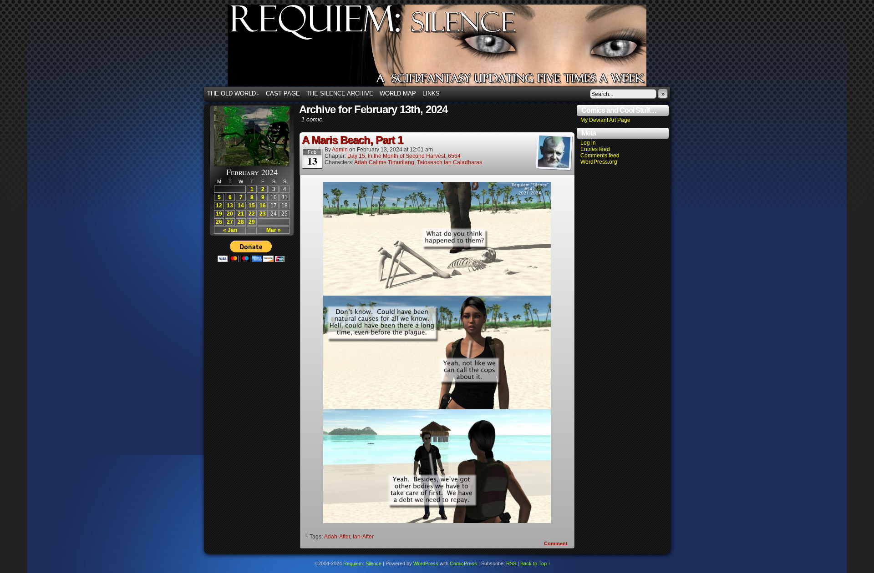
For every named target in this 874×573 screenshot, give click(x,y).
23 (262, 214)
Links (431, 93)
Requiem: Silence (451, 48)
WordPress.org (598, 162)
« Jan (230, 230)
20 (230, 214)
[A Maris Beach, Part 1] (437, 521)
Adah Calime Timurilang (384, 162)
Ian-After (363, 536)
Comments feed (600, 155)
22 (252, 214)
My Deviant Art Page (605, 120)
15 (252, 205)
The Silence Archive (339, 93)
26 (219, 222)
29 (252, 222)
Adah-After (337, 536)
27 (230, 222)
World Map (398, 93)
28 (241, 222)
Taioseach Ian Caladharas (449, 162)
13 (230, 205)
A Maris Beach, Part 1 (352, 140)
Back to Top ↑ (535, 563)
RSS (511, 563)
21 (241, 214)
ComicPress (463, 563)
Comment (556, 543)
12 (219, 205)
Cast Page (283, 93)
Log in (588, 143)
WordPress (425, 563)
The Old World (233, 93)
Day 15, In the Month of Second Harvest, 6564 (404, 156)
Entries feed (595, 149)
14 (241, 205)
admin (340, 149)
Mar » (273, 230)
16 (262, 205)
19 (219, 214)
